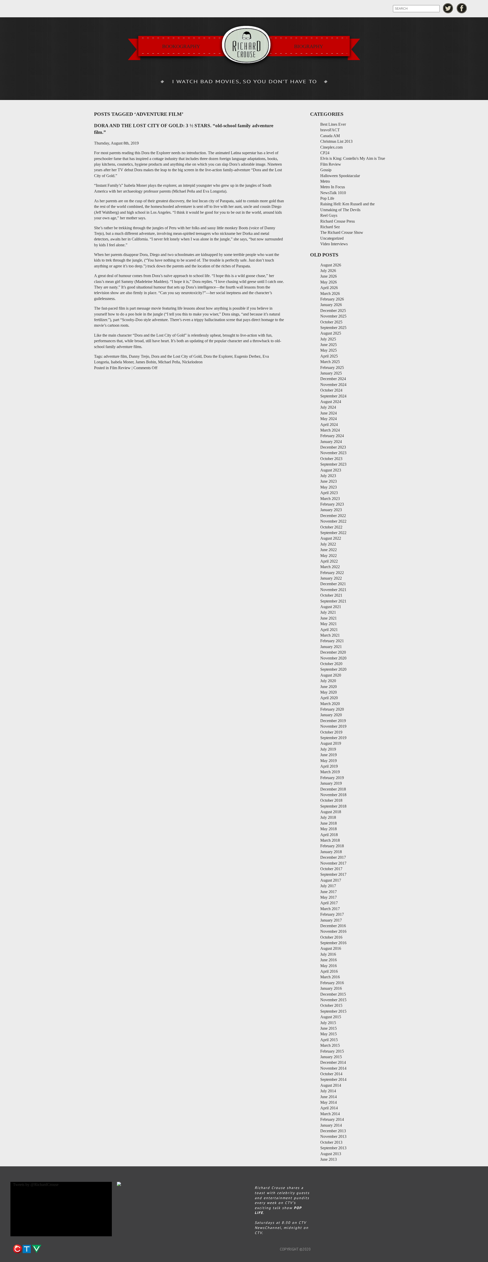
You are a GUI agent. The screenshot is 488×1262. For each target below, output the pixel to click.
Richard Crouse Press (337, 221)
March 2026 (330, 293)
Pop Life (327, 198)
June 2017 (328, 892)
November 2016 (333, 931)
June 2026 (328, 276)
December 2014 (333, 1062)
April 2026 (329, 287)
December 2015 (333, 994)
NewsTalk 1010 (333, 193)
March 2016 (330, 977)
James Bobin (145, 362)
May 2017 (328, 897)
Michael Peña (169, 362)
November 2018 (333, 795)
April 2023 (329, 493)
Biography (308, 46)
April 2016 (329, 971)
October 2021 (331, 595)
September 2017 (333, 874)
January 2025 (331, 373)
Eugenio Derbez (247, 356)
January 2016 (331, 988)
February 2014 (332, 1119)
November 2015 (333, 1000)
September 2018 (333, 806)
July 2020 (328, 681)
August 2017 (330, 880)
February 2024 (332, 436)
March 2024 (330, 430)
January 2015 (331, 1057)
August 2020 (330, 675)
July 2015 (328, 1023)
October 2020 (331, 664)
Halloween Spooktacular (340, 176)
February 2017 (332, 914)
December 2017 (333, 857)
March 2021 (330, 635)
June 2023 (328, 481)
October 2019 (331, 732)
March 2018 (330, 840)
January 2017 (331, 920)
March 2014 (330, 1114)
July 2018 (328, 817)
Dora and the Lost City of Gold (176, 356)
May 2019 (328, 760)
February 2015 (332, 1051)
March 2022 (330, 567)
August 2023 (330, 470)
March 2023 (330, 498)
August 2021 (330, 607)
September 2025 (333, 327)
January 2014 (331, 1125)
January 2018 (331, 852)
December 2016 (333, 926)
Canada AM (330, 136)
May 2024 (328, 419)
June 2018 (328, 823)
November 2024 (333, 384)
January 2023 (331, 510)
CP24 (324, 153)
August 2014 (330, 1085)
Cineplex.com (331, 147)
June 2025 (328, 344)
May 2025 (328, 350)
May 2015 (328, 1034)
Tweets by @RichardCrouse (35, 1184)
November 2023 (333, 453)
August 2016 (330, 948)
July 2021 (328, 612)
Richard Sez (330, 227)
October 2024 (331, 390)
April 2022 (329, 561)
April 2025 (329, 356)
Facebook (462, 8)
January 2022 (331, 578)
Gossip (325, 170)
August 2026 (330, 265)
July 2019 (328, 749)
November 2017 (333, 863)
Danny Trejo (139, 356)
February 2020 (332, 709)
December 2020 (333, 652)
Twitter (448, 8)
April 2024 (329, 424)
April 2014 (329, 1108)
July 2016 (328, 954)
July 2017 (328, 886)
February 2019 (332, 778)
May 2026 (328, 282)
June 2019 (328, 755)
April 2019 (329, 766)
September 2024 (333, 396)
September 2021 (333, 601)
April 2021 (329, 629)
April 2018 (329, 835)
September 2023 (333, 464)
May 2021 (328, 624)
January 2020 (331, 715)
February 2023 (332, 504)
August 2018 (330, 812)
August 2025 (330, 333)
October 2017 (331, 869)
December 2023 (333, 447)
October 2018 (331, 800)
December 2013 (333, 1131)
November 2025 (333, 316)
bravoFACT (330, 130)
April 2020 (329, 698)
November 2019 (333, 726)
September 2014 (333, 1079)
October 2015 (331, 1005)
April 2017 (329, 903)
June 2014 (328, 1097)
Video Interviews (334, 244)
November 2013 (333, 1136)
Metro (325, 181)
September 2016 (333, 943)
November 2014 (333, 1068)
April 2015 (329, 1040)
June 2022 (328, 550)
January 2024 (331, 441)
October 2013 (331, 1142)
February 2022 (332, 572)
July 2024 (328, 407)
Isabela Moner (122, 362)
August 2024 (330, 401)
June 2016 (328, 960)
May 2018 (328, 829)
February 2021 (332, 641)
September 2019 (333, 738)
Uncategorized (332, 238)
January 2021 (331, 646)
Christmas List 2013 (336, 141)
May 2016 (328, 966)
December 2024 (333, 379)
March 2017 (330, 909)
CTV (27, 1249)
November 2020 (333, 658)
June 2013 (328, 1159)
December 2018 (333, 789)
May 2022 (328, 555)
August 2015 (330, 1017)
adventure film (115, 356)
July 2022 (328, 544)
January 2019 (331, 783)
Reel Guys (328, 215)
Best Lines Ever (333, 124)
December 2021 (333, 584)
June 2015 (328, 1028)
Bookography (181, 46)
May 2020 (328, 692)
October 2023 (331, 458)
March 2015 (330, 1045)
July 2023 (328, 476)
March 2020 (330, 703)
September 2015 (333, 1011)
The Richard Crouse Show (341, 232)
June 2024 (328, 413)
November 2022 (333, 521)
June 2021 (328, 618)
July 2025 (328, 339)
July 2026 (328, 270)
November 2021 (333, 589)
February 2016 (332, 983)
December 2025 (333, 310)
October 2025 (331, 322)
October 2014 (331, 1074)
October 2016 (331, 937)
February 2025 (332, 367)
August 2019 (330, 743)
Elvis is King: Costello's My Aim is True (352, 158)
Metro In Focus (332, 187)
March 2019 (330, 772)
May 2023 (328, 487)
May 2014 (328, 1102)
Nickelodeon (192, 362)
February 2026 (332, 299)
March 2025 (330, 362)
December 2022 (333, 515)
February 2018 (332, 846)
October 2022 (331, 527)
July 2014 (328, 1091)
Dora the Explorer (218, 356)
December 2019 (333, 721)
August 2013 (330, 1154)
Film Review (120, 368)
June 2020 (328, 686)
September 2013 (333, 1148)
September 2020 (333, 669)
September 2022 (333, 532)
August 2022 (330, 538)
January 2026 (331, 305)
